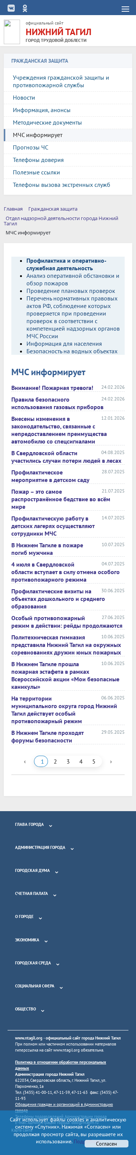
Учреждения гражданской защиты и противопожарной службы (61, 81)
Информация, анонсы (42, 110)
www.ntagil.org (28, 1038)
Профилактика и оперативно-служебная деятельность (66, 264)
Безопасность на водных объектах (71, 351)
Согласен (106, 1143)
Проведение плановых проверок (70, 290)
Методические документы (47, 122)
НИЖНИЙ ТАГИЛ (58, 32)
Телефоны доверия (38, 159)
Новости (24, 97)
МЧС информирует (37, 135)
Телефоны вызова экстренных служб (61, 184)
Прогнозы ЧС (30, 147)
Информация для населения (64, 343)
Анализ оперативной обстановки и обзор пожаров (72, 279)
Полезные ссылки (36, 172)
